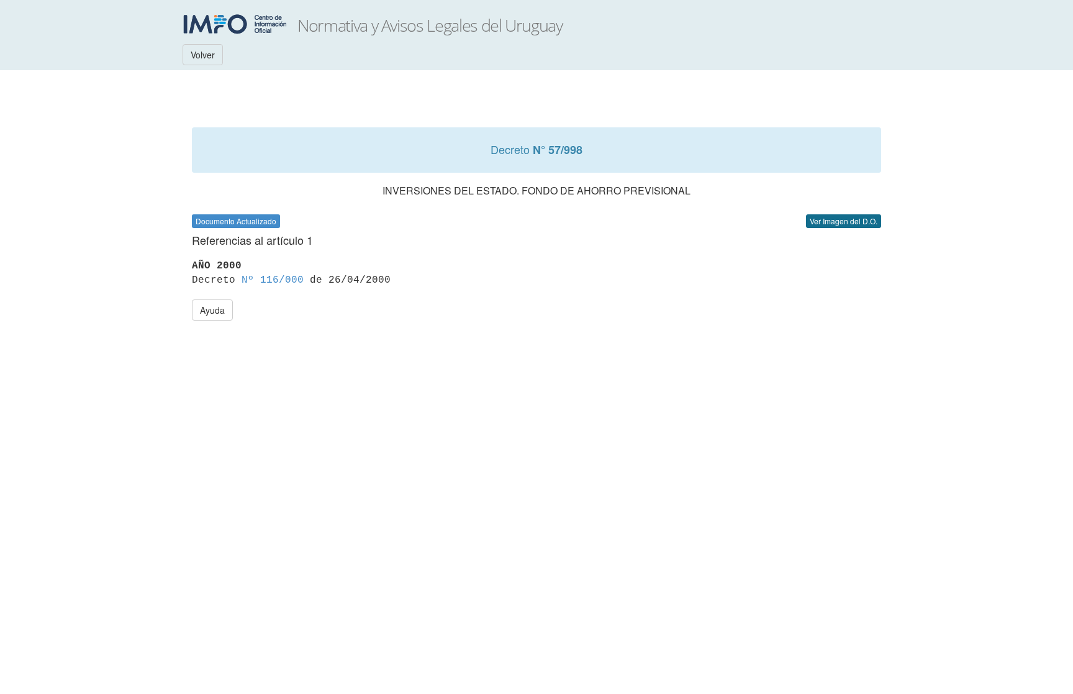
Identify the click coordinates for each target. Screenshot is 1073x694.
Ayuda (212, 310)
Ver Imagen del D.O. (843, 221)
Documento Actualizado (236, 221)
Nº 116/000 (273, 280)
